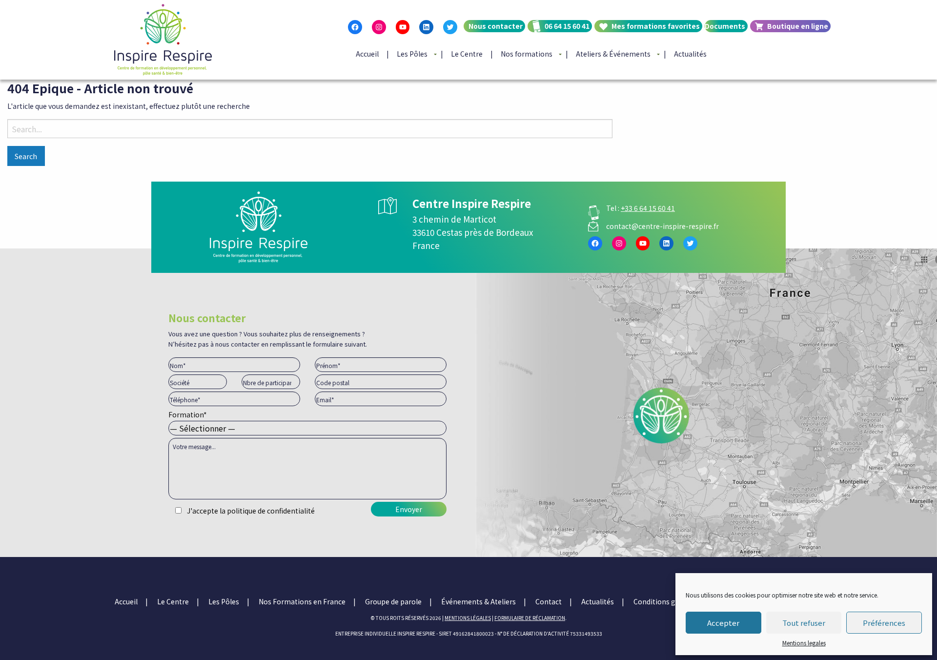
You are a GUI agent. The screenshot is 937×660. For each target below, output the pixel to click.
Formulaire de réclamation (529, 617)
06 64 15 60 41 (567, 26)
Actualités (690, 54)
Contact (548, 601)
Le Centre (467, 54)
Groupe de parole (393, 601)
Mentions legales (804, 643)
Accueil (367, 54)
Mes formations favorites (655, 26)
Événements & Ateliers (478, 601)
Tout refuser (803, 623)
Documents (725, 26)
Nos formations (526, 54)
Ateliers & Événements (613, 54)
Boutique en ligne (797, 26)
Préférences (884, 623)
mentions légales (468, 617)
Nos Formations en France (302, 601)
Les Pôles (412, 54)
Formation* (187, 414)
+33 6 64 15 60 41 (648, 208)
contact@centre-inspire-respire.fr (662, 226)
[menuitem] (493, 34)
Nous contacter (495, 26)
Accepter (723, 623)
